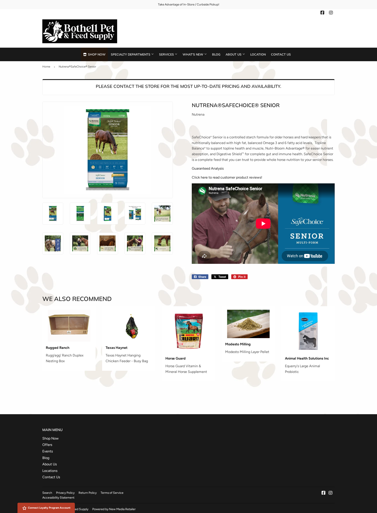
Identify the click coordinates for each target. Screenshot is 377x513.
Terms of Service (112, 492)
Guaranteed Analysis (208, 168)
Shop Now (96, 54)
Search (47, 492)
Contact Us (281, 54)
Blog (216, 54)
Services (167, 54)
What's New (193, 54)
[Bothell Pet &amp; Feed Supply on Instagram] (331, 13)
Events (47, 451)
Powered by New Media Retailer (114, 509)
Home (46, 66)
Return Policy (88, 492)
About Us (234, 54)
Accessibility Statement (58, 497)
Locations (49, 471)
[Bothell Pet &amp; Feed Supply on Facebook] (322, 13)
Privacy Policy (65, 492)
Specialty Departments (131, 54)
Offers (47, 445)
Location (258, 54)
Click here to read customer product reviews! (227, 177)
